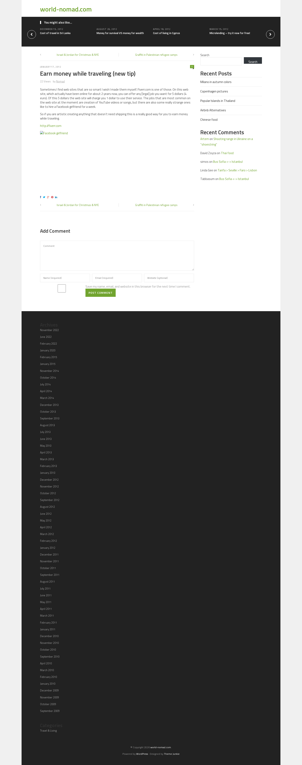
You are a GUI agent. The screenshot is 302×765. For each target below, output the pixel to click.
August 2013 (47, 425)
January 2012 (47, 548)
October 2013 (48, 412)
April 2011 (46, 609)
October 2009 (48, 704)
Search (204, 55)
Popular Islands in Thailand (217, 100)
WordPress (142, 754)
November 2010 (49, 643)
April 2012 (46, 527)
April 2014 (46, 391)
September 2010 (49, 657)
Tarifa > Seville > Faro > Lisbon (237, 170)
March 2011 (47, 616)
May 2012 (45, 520)
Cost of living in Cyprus (166, 33)
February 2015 (48, 357)
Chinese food (209, 119)
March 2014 (47, 398)
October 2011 (48, 568)
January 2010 (47, 684)
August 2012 (47, 507)
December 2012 (49, 480)
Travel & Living (48, 731)
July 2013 (45, 432)
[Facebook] (41, 197)
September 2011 (49, 575)
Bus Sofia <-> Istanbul (228, 161)
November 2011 (49, 561)
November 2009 (49, 697)
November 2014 (49, 371)
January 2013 (47, 473)
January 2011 (47, 629)
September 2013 (49, 418)
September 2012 (49, 500)
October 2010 (48, 650)
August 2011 (47, 581)
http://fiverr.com (50, 125)
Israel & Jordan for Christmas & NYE (78, 55)
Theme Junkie (172, 754)
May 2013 (45, 446)
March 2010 (47, 670)
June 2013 (46, 439)
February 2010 (48, 677)
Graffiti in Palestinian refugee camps (156, 55)
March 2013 (47, 459)
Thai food (227, 153)
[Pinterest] (52, 197)
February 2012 (48, 541)
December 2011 (49, 554)
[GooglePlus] (49, 197)
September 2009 (49, 711)
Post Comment (101, 292)
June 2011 (46, 595)
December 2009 (49, 690)
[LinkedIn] (56, 197)
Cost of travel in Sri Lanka (55, 33)
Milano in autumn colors (216, 82)
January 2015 (47, 364)
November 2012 (49, 486)
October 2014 (48, 378)
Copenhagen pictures (214, 91)
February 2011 (48, 622)
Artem (204, 139)
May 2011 (45, 602)
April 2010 (46, 663)
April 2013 (46, 452)
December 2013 (49, 405)
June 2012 (46, 514)
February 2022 (48, 344)
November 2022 (49, 330)
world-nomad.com (66, 9)
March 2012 (47, 534)
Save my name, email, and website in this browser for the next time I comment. (137, 286)
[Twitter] (44, 197)
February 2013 (48, 466)
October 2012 (48, 493)
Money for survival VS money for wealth (120, 33)
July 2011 (45, 588)
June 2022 (46, 337)
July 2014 (45, 384)
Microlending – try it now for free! (230, 33)
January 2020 (47, 350)
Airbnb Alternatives (213, 110)
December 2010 (49, 636)
